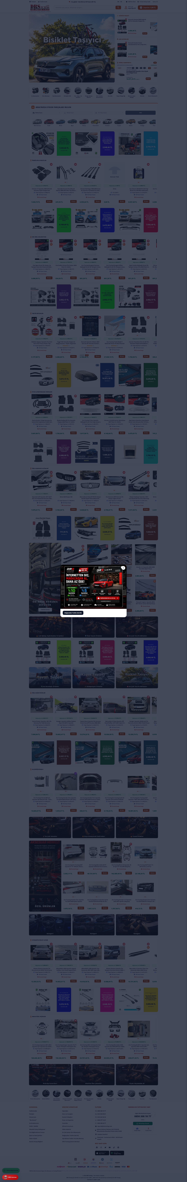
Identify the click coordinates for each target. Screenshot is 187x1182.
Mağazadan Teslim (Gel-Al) (73, 613)
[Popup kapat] (123, 568)
